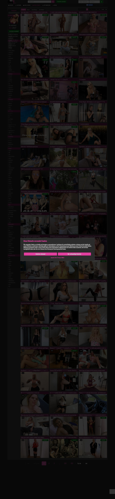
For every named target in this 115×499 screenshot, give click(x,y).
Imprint (52, 258)
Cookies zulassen (40, 254)
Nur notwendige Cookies (74, 254)
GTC (56, 258)
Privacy (59, 258)
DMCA (62, 258)
